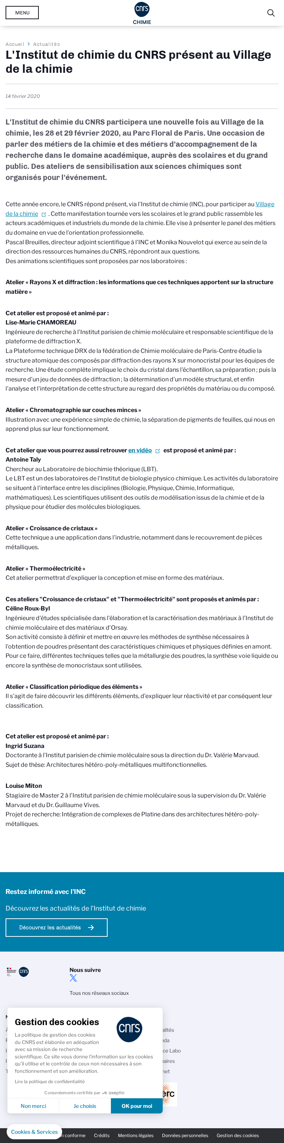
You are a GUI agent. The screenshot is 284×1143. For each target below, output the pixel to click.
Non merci (33, 1106)
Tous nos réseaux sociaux (99, 993)
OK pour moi (137, 1106)
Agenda (160, 1040)
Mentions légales (135, 1135)
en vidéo (140, 450)
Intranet (160, 1071)
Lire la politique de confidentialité (50, 1081)
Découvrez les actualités (50, 927)
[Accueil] (142, 13)
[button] (34, 1132)
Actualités (46, 44)
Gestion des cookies (238, 1135)
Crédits (101, 1135)
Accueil (15, 44)
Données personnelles (185, 1135)
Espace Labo (166, 1051)
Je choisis (85, 1106)
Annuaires (163, 1061)
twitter (73, 978)
